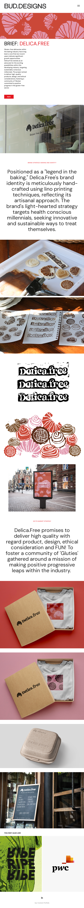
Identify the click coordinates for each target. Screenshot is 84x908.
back (9, 97)
